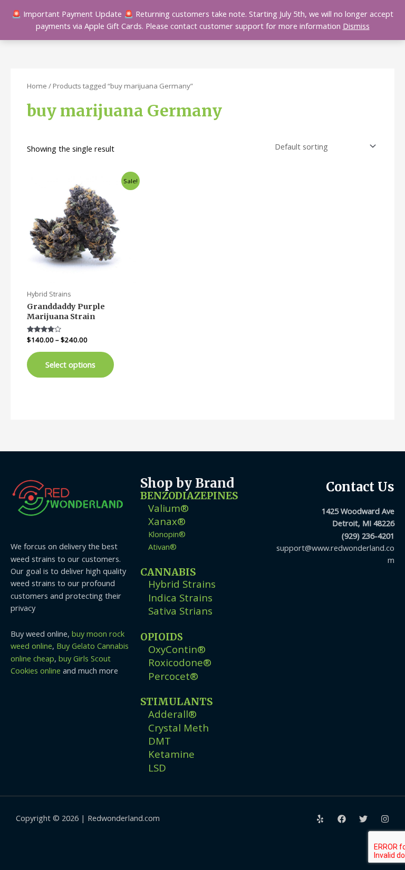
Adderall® (172, 713)
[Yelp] (320, 819)
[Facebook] (342, 819)
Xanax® (167, 521)
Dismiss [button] (356, 26)
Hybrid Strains (182, 583)
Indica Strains (180, 597)
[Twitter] (363, 819)
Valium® (168, 508)
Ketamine (171, 753)
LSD (157, 767)
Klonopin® (167, 534)
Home (37, 86)
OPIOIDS (161, 637)
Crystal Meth (178, 727)
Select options (70, 364)
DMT (159, 740)
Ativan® (162, 546)
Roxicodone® (179, 662)
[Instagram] (385, 819)
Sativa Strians (180, 610)
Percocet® (173, 676)
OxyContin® (177, 649)
